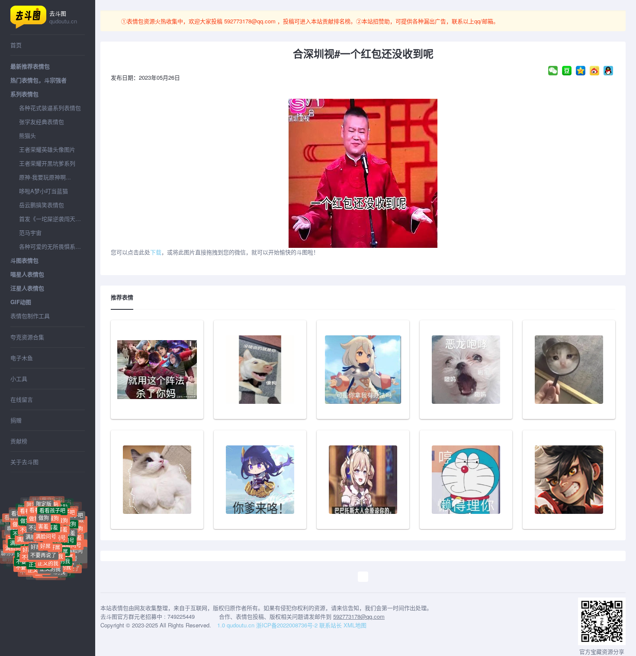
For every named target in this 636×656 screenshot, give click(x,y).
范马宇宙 (30, 232)
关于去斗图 (24, 462)
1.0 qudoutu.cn (235, 625)
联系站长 (330, 625)
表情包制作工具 (30, 316)
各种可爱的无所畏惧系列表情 (52, 246)
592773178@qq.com (249, 21)
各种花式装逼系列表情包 (50, 108)
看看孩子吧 (52, 503)
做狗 (78, 523)
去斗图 (63, 17)
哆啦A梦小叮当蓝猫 (43, 191)
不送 (34, 518)
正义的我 (50, 561)
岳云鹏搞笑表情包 (41, 205)
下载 (155, 252)
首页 (16, 45)
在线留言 (21, 399)
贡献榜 (18, 441)
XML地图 (355, 625)
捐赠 (16, 420)
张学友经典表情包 (41, 121)
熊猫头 (27, 135)
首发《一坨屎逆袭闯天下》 (52, 218)
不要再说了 (43, 544)
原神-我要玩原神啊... (45, 177)
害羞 (70, 524)
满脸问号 (71, 536)
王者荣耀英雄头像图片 (47, 149)
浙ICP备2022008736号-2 (287, 625)
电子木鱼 (21, 358)
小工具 (18, 378)
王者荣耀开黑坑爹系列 (47, 163)
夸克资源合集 (27, 337)
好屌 (63, 541)
